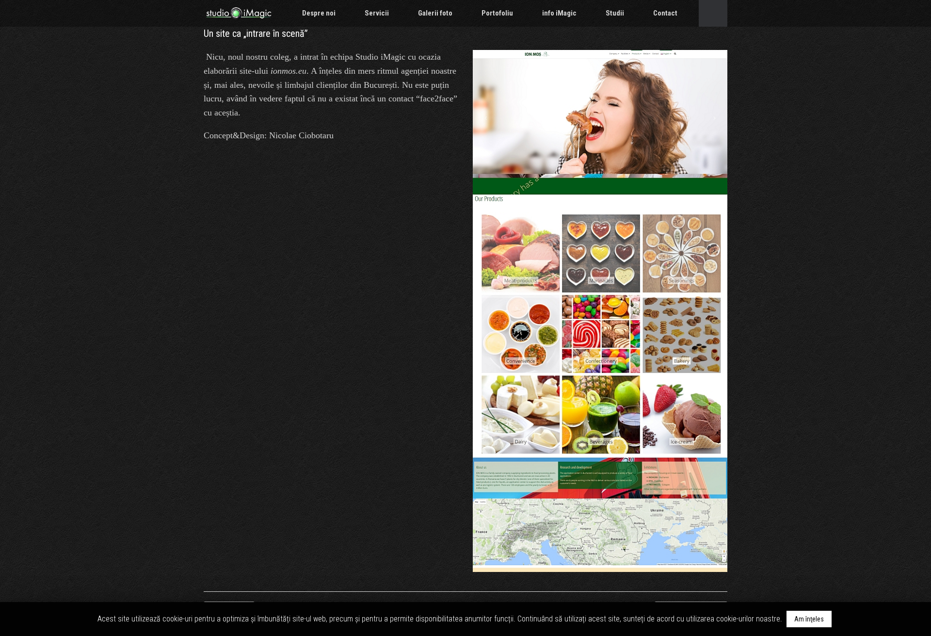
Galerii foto (435, 13)
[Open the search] (713, 13)
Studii (615, 13)
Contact (665, 13)
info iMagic (559, 13)
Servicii (377, 13)
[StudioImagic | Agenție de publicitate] (239, 13)
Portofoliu (497, 13)
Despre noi (319, 13)
